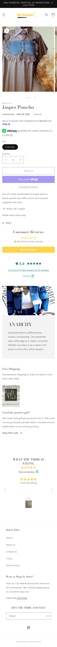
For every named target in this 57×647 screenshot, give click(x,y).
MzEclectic (24, 641)
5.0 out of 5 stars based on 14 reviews (28, 270)
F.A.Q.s (9, 558)
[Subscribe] (47, 616)
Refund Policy (13, 565)
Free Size (10, 147)
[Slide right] (35, 97)
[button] (3, 14)
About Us (10, 544)
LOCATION (22, 598)
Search (9, 537)
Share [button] (8, 222)
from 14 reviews (27, 471)
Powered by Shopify (34, 641)
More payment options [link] (28, 187)
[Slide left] (22, 97)
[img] (29, 467)
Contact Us (11, 551)
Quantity (6, 154)
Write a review (28, 249)
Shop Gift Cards (10, 432)
